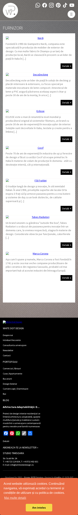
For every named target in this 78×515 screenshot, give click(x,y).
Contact (7, 355)
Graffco (57, 477)
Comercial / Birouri (12, 368)
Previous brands (15, 290)
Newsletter (8, 350)
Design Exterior (10, 383)
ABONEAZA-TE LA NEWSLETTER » (20, 447)
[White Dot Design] (10, 10)
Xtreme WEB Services (33, 477)
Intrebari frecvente (12, 340)
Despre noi (8, 335)
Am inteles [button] (39, 507)
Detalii (65, 66)
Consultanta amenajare (14, 345)
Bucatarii (7, 378)
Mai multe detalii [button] (15, 497)
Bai (4, 393)
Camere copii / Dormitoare (15, 388)
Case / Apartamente (12, 373)
